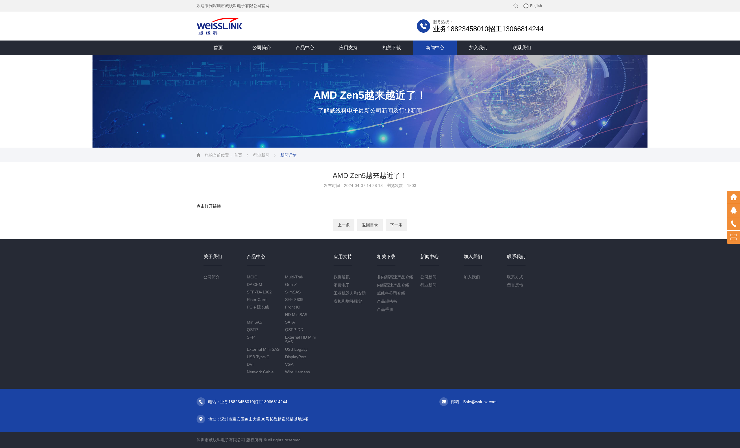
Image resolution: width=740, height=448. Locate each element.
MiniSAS (254, 322)
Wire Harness (297, 372)
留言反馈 (515, 285)
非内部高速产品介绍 (395, 277)
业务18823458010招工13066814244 (488, 29)
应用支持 (348, 47)
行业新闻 (261, 155)
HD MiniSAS (296, 314)
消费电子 (342, 285)
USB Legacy (296, 349)
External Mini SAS (263, 349)
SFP (251, 337)
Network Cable (260, 372)
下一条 (396, 225)
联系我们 (522, 47)
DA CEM (254, 284)
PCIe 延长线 (258, 307)
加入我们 (478, 47)
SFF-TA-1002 (259, 292)
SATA (290, 322)
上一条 (344, 225)
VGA (289, 364)
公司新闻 (428, 277)
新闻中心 (435, 47)
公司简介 (261, 47)
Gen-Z (291, 284)
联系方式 (515, 277)
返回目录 (370, 225)
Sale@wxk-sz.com (480, 401)
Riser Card (257, 299)
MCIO (252, 277)
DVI (250, 364)
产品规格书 (387, 301)
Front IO (292, 307)
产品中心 (305, 47)
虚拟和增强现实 (348, 301)
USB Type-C (258, 357)
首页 (218, 47)
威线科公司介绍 (391, 293)
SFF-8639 (294, 299)
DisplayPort (295, 357)
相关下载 (391, 47)
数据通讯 (342, 277)
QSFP (252, 329)
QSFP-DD (294, 329)
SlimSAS (293, 292)
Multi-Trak (294, 277)
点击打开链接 (209, 206)
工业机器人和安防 (350, 293)
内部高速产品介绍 (393, 285)
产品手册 (385, 309)
